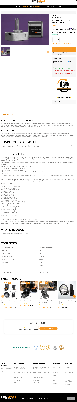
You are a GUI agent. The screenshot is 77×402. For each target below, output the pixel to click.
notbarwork (11, 12)
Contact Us (69, 372)
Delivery (67, 367)
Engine (54, 375)
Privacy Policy (69, 378)
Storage (55, 370)
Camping (55, 372)
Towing (54, 383)
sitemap (67, 384)
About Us (68, 370)
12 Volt (54, 380)
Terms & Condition (68, 381)
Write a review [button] (48, 328)
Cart (2, 371)
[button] (2, 51)
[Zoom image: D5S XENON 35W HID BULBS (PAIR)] (25, 29)
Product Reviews (70, 387)
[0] (75, 1)
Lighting (55, 386)
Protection (56, 367)
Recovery (55, 378)
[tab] (38, 148)
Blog (66, 375)
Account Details (6, 368)
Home (4, 12)
